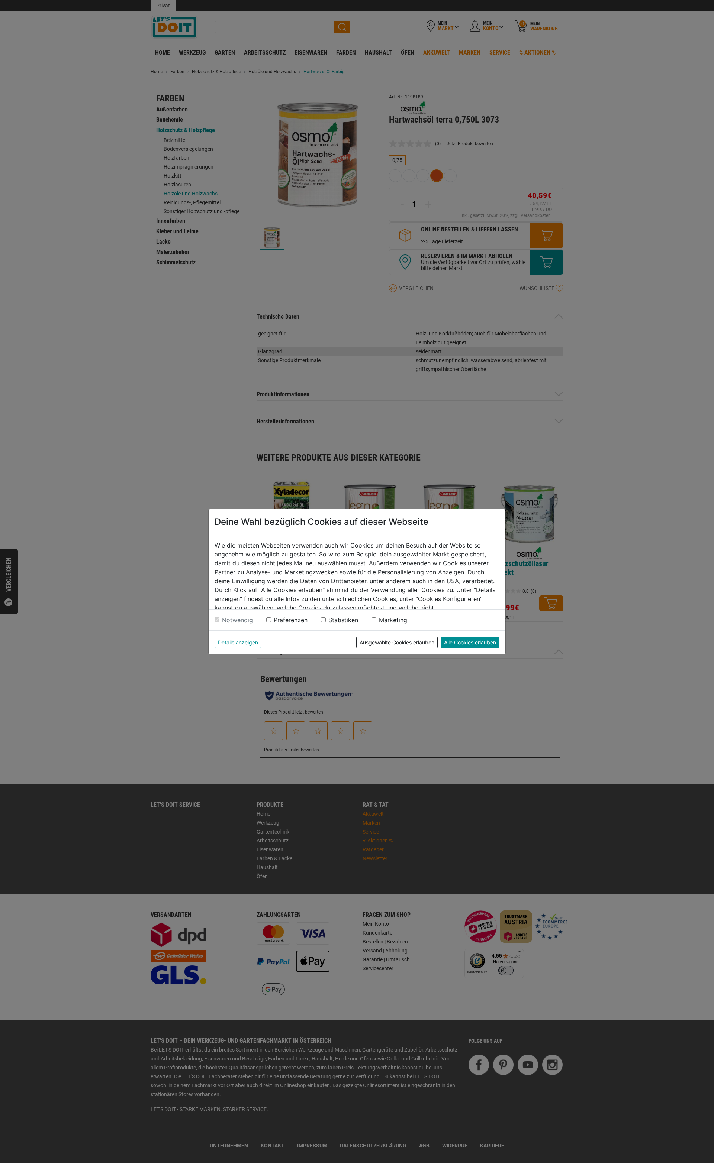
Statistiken (343, 620)
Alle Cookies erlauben (470, 642)
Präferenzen (291, 620)
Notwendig (237, 620)
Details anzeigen (238, 642)
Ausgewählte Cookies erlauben (397, 642)
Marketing (393, 620)
